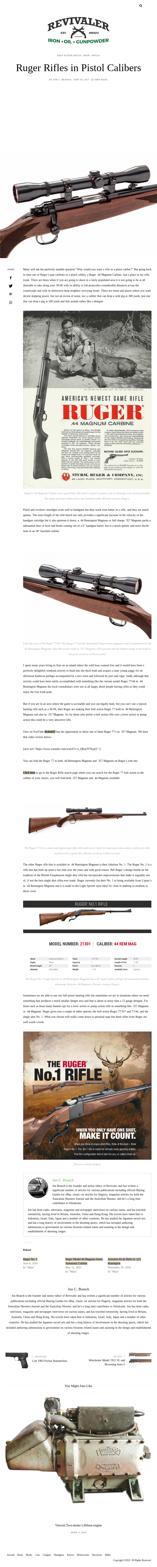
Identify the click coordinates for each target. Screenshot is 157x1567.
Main (87, 55)
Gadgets (47, 1554)
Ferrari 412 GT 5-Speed (78, 1525)
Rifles (96, 55)
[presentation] (15, 1454)
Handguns (59, 1554)
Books (29, 1554)
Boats (20, 1554)
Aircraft (10, 1554)
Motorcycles (83, 1554)
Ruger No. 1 (30, 1259)
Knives (70, 1554)
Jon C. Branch (62, 79)
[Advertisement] (78, 116)
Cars (37, 1554)
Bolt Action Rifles (69, 55)
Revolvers (97, 1554)
